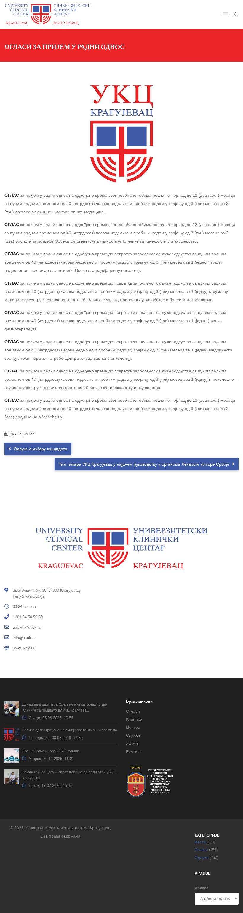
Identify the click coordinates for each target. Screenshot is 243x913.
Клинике (134, 719)
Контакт (133, 751)
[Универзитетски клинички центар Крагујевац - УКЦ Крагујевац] (47, 14)
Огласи (133, 711)
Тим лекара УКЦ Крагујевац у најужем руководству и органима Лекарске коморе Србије (145, 464)
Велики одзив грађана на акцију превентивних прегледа (69, 730)
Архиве (202, 888)
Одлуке (201, 857)
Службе (133, 735)
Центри (133, 727)
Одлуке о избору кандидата (39, 448)
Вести (200, 842)
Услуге (132, 743)
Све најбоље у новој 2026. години (50, 751)
